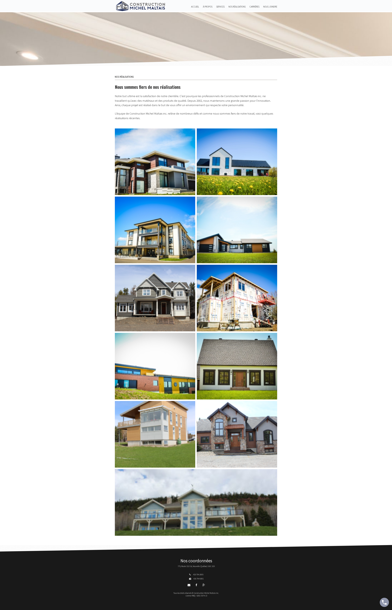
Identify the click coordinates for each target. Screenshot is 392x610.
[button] (155, 161)
